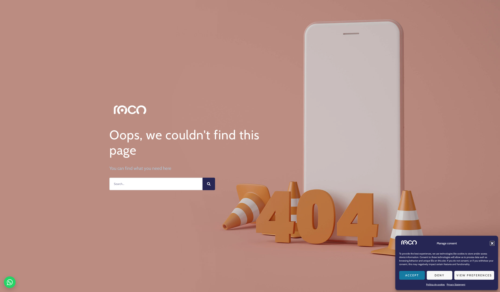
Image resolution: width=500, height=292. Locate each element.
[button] (492, 243)
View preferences (474, 275)
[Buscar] (209, 184)
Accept (412, 275)
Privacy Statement (456, 284)
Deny (440, 275)
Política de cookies (435, 284)
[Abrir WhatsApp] (10, 282)
